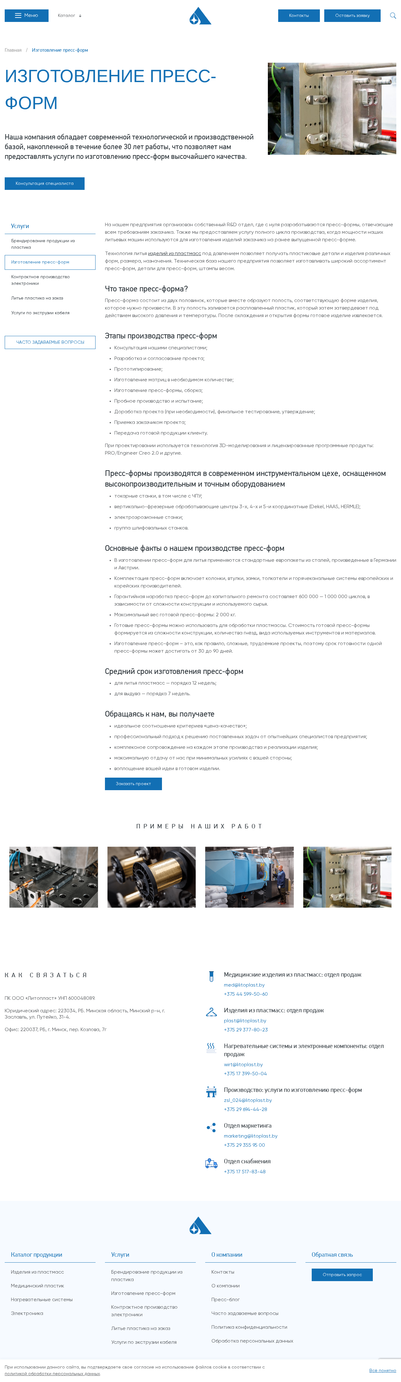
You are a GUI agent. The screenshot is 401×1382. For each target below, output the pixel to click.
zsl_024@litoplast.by (248, 1100)
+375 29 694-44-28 (245, 1109)
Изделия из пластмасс (37, 1272)
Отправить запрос (342, 1275)
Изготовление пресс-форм (40, 262)
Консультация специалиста (45, 183)
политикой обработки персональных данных (52, 1374)
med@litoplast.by (244, 985)
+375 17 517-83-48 (245, 1172)
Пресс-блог (225, 1299)
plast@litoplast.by (245, 1021)
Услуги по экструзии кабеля (40, 313)
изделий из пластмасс (174, 253)
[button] (27, 15)
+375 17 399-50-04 (245, 1074)
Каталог (66, 15)
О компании (225, 1286)
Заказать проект (133, 784)
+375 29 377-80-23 (246, 1030)
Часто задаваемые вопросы (245, 1313)
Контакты (299, 15)
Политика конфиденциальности (249, 1327)
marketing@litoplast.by (251, 1136)
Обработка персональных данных (252, 1341)
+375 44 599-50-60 (246, 994)
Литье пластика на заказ (37, 298)
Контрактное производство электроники (40, 280)
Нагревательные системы (42, 1299)
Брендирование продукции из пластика (43, 244)
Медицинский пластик (37, 1286)
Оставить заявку (352, 15)
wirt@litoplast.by (243, 1064)
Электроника (27, 1313)
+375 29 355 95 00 (244, 1145)
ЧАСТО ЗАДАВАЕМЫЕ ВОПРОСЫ (50, 342)
